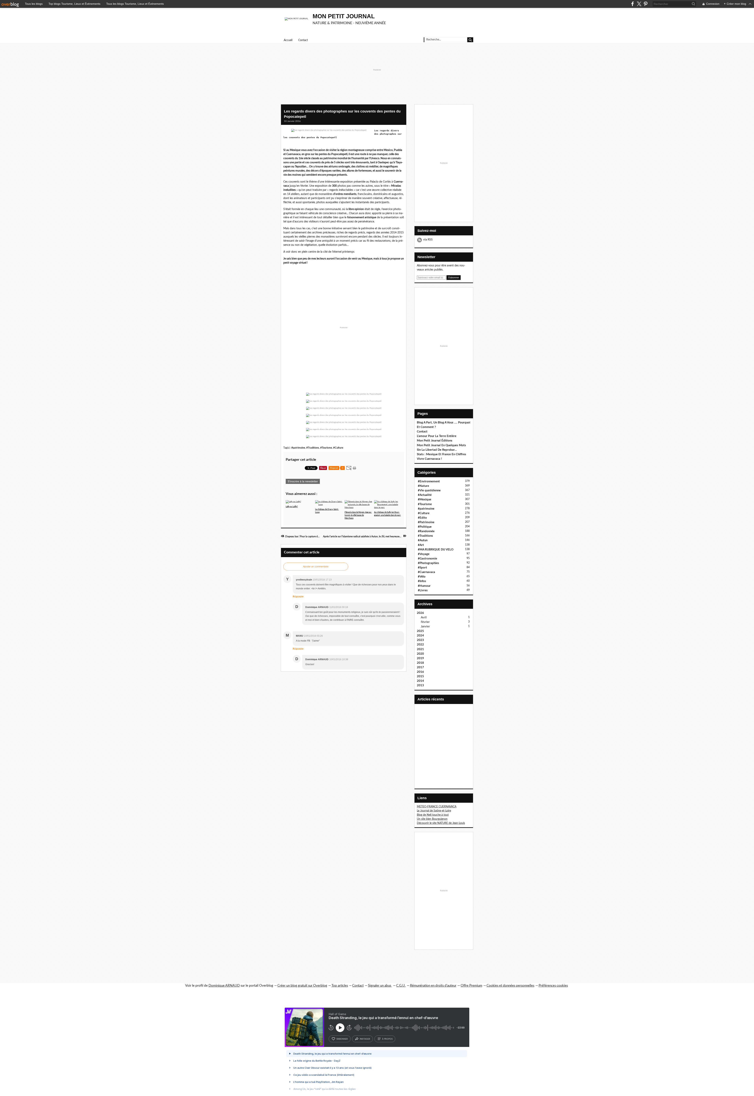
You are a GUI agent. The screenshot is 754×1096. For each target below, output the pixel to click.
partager (365, 1039)
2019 (420, 658)
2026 (420, 613)
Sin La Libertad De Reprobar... (437, 449)
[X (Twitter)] (639, 4)
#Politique (425, 526)
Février (425, 622)
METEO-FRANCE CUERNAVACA (436, 806)
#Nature (423, 485)
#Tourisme (326, 448)
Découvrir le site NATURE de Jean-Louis (441, 823)
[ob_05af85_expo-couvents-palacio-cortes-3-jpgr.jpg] (328, 130)
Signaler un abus (380, 985)
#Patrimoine (426, 522)
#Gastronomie (427, 558)
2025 (420, 631)
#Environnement (429, 481)
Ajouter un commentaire (316, 566)
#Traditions (312, 448)
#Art (421, 545)
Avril (424, 617)
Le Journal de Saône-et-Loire (434, 810)
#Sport (422, 567)
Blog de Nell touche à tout (433, 815)
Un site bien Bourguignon (432, 819)
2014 (420, 680)
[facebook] (632, 4)
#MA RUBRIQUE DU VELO (435, 549)
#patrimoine (298, 448)
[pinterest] (645, 4)
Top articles (339, 985)
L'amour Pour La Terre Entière (436, 436)
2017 (420, 667)
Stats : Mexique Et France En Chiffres (441, 454)
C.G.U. (401, 985)
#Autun (422, 540)
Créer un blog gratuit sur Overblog (302, 985)
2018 (420, 662)
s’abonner (342, 1039)
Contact (303, 40)
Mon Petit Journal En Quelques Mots (441, 445)
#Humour (424, 585)
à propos (387, 1039)
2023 (420, 640)
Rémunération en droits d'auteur (433, 985)
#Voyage (423, 554)
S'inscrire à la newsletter (303, 481)
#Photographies (428, 563)
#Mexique (424, 499)
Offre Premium (471, 985)
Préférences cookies (553, 985)
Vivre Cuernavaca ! (429, 458)
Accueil (288, 40)
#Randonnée (426, 531)
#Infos (422, 581)
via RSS (428, 239)
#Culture (338, 448)
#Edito (422, 517)
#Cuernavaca (426, 572)
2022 (420, 644)
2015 (420, 676)
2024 (420, 635)
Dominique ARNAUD (224, 985)
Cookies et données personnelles (510, 985)
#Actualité (425, 495)
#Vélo (421, 576)
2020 (420, 653)
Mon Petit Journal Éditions (434, 440)
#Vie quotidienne (429, 490)
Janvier (425, 626)
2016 (420, 671)
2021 (420, 649)
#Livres (423, 590)
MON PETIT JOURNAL (344, 16)
